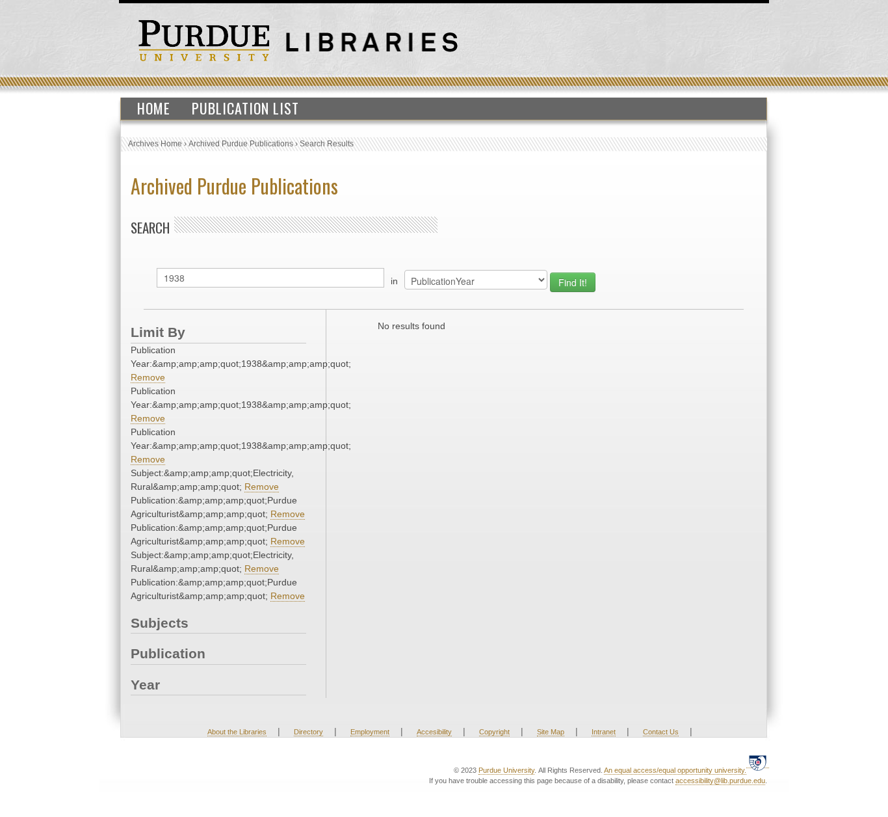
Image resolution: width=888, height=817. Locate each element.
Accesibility (434, 732)
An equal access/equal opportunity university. (675, 770)
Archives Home (155, 143)
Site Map (550, 732)
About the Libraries (237, 732)
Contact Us (661, 732)
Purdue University (506, 770)
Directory (308, 732)
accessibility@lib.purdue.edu (720, 780)
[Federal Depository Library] (757, 762)
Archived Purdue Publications (241, 143)
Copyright (494, 732)
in (394, 281)
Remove (148, 377)
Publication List (245, 108)
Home (153, 108)
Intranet (604, 732)
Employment (369, 732)
